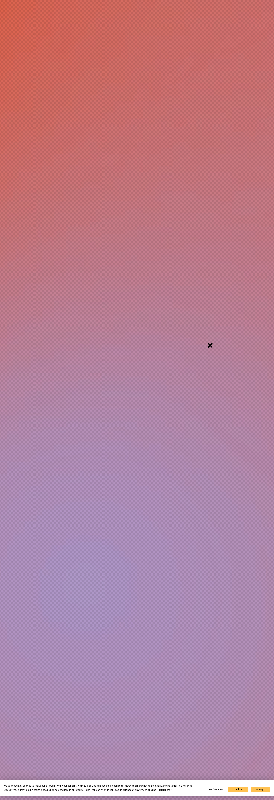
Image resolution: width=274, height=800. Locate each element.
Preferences (215, 789)
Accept (260, 789)
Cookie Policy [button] (83, 790)
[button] (210, 345)
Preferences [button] (164, 790)
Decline (238, 789)
